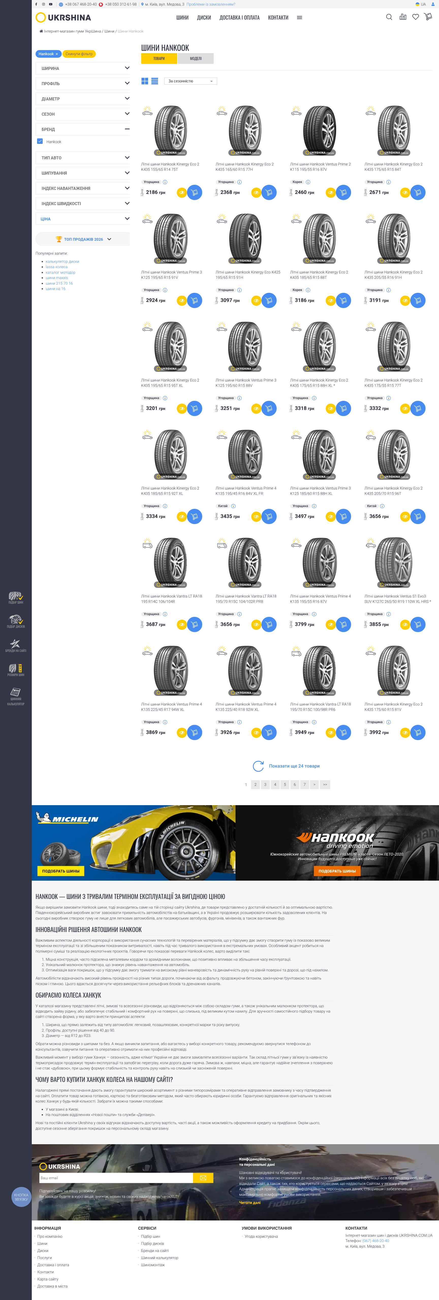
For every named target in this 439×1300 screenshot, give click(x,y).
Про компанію (49, 1236)
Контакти (278, 17)
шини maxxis (57, 278)
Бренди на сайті (15, 650)
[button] (98, 4)
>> (325, 784)
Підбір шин (16, 602)
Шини (42, 1243)
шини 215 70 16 (59, 283)
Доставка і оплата (240, 17)
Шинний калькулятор (15, 701)
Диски (204, 17)
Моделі (196, 58)
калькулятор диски (62, 261)
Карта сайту (47, 1279)
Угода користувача (261, 1236)
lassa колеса (57, 267)
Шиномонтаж (153, 1265)
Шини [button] (182, 17)
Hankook (53, 142)
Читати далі (250, 1202)
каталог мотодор (60, 272)
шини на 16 (56, 288)
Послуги (44, 1258)
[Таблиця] (144, 80)
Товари (159, 58)
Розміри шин (15, 674)
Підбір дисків (16, 626)
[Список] (154, 80)
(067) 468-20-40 (375, 1240)
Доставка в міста (52, 1286)
